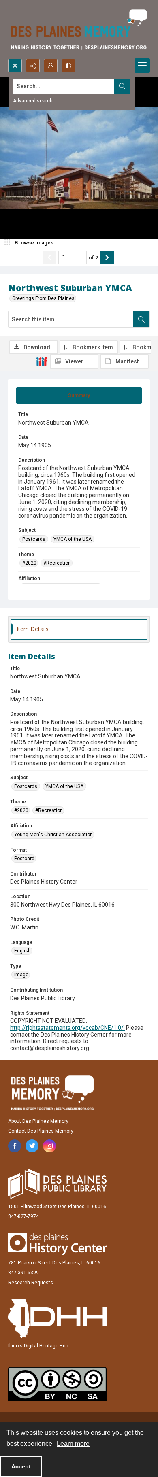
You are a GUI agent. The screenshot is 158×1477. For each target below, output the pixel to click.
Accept (21, 1466)
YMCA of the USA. (73, 539)
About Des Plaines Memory (38, 1121)
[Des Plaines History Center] (57, 1244)
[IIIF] (41, 361)
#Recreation (57, 563)
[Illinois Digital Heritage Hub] (57, 1318)
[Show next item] (107, 257)
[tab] (79, 395)
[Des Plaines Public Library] (57, 1184)
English (22, 951)
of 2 (93, 258)
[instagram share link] (49, 1145)
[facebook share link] (14, 1145)
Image (21, 975)
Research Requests (30, 1283)
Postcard (24, 858)
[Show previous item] (49, 257)
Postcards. (34, 539)
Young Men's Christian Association (53, 834)
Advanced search (33, 101)
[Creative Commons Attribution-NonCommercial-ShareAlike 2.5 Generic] (57, 1384)
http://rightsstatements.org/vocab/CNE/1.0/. (67, 1027)
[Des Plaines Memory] (52, 1093)
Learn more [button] (73, 1443)
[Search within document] (141, 319)
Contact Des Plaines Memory (40, 1131)
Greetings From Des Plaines (43, 298)
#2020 (29, 563)
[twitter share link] (32, 1145)
